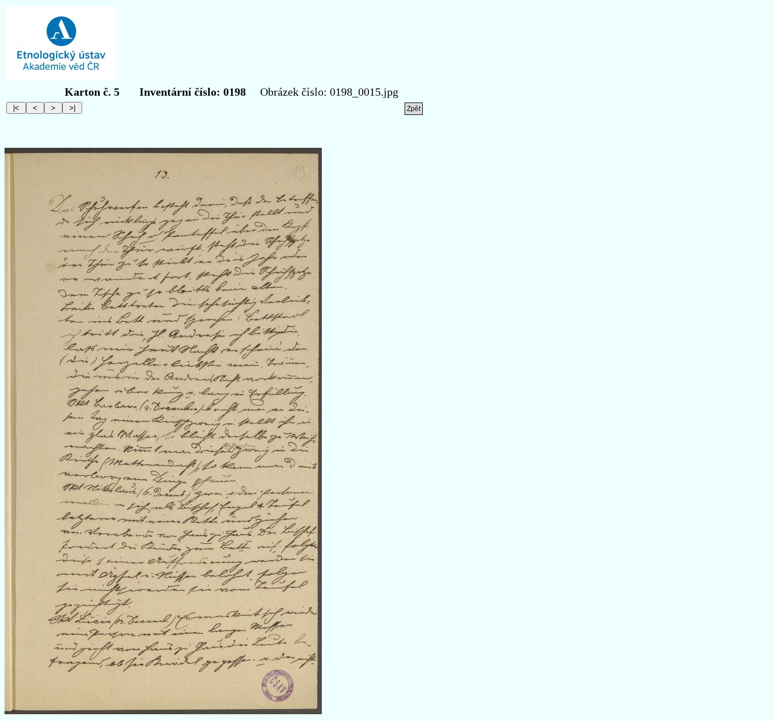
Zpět (413, 109)
